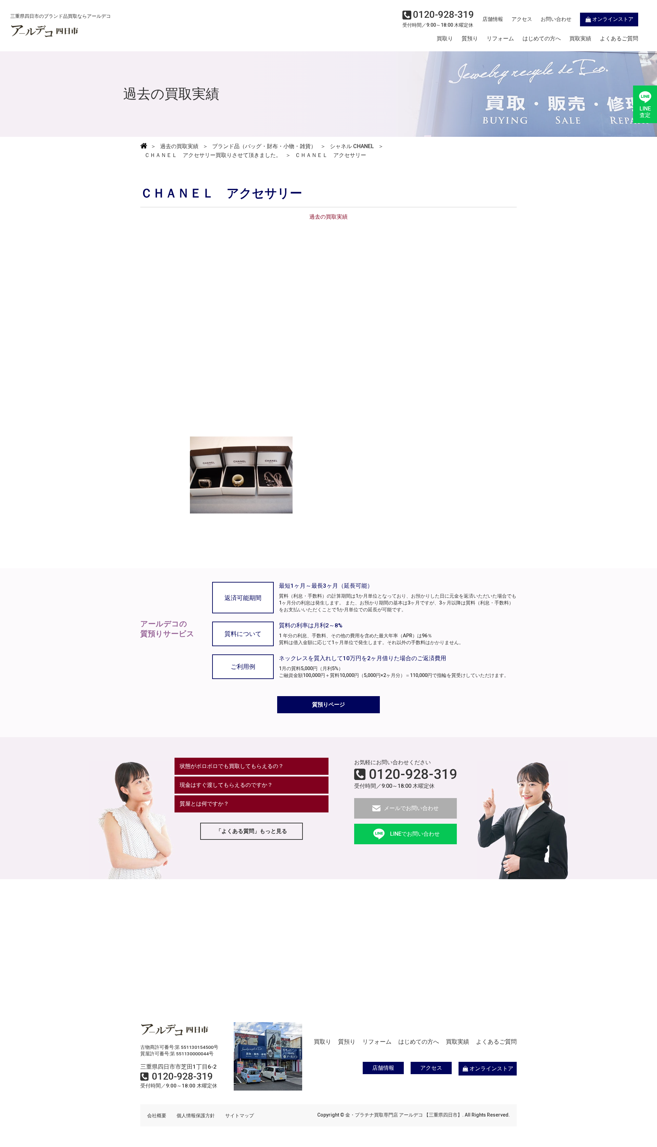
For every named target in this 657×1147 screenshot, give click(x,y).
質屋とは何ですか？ (204, 803)
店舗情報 (492, 19)
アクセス (522, 19)
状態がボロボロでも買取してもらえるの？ (232, 766)
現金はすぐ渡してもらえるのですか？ (226, 785)
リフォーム (500, 38)
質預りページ (328, 704)
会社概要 (156, 1115)
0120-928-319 (413, 774)
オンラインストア (612, 19)
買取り (445, 38)
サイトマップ (239, 1115)
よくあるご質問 (619, 38)
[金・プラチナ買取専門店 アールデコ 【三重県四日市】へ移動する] (143, 146)
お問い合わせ (556, 19)
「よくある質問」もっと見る (251, 831)
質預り (470, 38)
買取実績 (580, 38)
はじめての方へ (542, 38)
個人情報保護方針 (196, 1115)
